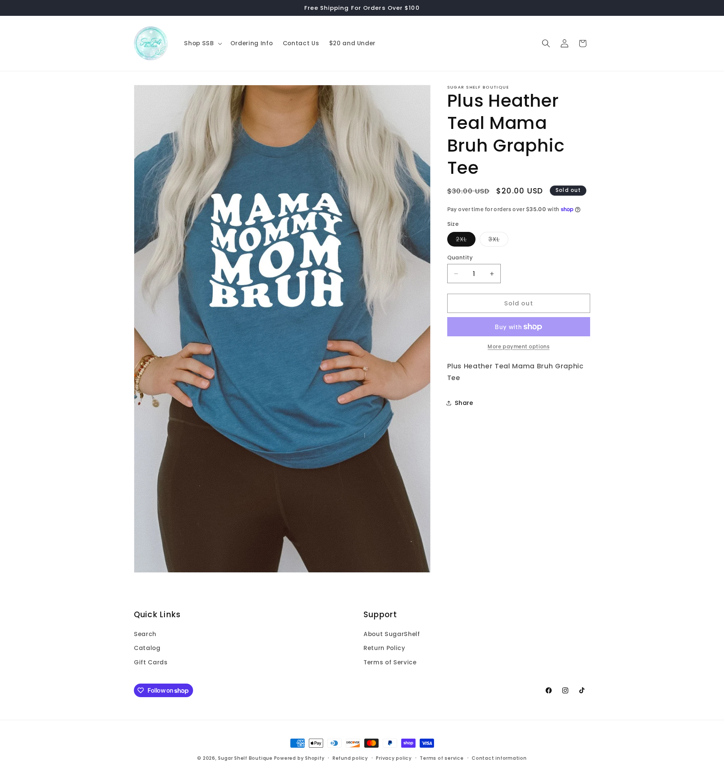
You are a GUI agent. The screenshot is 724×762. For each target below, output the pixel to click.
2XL (466, 241)
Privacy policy (394, 757)
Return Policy (384, 648)
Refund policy (350, 757)
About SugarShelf (392, 634)
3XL (498, 241)
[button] (202, 43)
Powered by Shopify (299, 758)
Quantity (460, 257)
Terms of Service (390, 662)
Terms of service (441, 757)
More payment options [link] (518, 346)
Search (145, 634)
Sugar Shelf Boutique (245, 758)
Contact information (499, 757)
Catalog (147, 648)
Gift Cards (151, 662)
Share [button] (464, 403)
